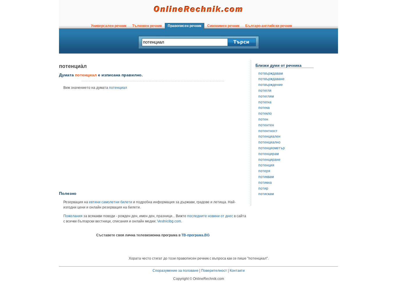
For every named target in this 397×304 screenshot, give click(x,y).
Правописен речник (184, 26)
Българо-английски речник (269, 26)
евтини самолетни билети (110, 202)
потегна (264, 102)
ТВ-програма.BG (195, 235)
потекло (265, 113)
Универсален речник (108, 26)
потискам (266, 194)
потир (263, 188)
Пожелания (73, 216)
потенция (266, 165)
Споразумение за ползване (176, 271)
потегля (264, 91)
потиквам (266, 177)
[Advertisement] (153, 142)
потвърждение (270, 85)
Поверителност (214, 271)
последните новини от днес (210, 216)
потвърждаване (271, 79)
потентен (266, 125)
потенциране (269, 160)
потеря (264, 171)
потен (263, 119)
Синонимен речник (223, 26)
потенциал (118, 88)
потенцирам (268, 154)
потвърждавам (270, 73)
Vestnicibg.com (169, 221)
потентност (268, 131)
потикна (265, 183)
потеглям (266, 96)
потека (264, 108)
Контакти (237, 271)
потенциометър (271, 148)
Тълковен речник (147, 26)
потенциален (269, 136)
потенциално (269, 142)
